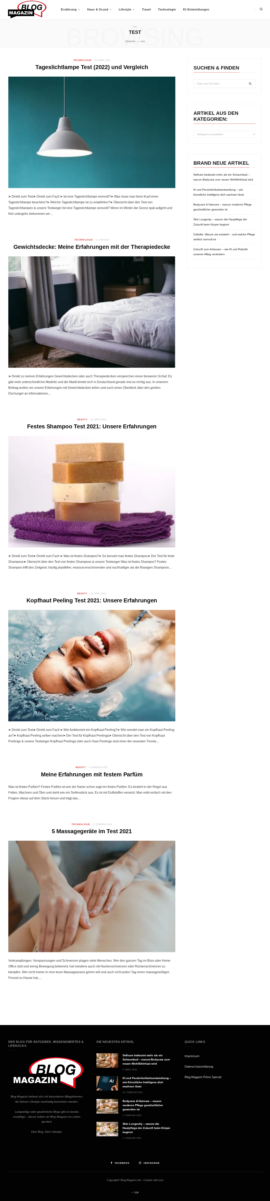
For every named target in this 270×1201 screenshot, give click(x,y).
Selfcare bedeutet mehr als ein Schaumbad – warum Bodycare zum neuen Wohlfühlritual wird (146, 1059)
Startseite (130, 41)
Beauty (82, 419)
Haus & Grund (97, 9)
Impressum (192, 1056)
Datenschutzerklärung (199, 1066)
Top (136, 1192)
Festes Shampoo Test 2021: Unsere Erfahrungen (92, 426)
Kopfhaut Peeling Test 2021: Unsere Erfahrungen (91, 600)
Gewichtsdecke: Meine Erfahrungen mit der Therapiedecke (91, 247)
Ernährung (69, 9)
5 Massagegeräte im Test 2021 (92, 831)
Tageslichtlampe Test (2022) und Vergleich (91, 67)
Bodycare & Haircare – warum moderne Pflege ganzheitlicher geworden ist (143, 1105)
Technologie (167, 9)
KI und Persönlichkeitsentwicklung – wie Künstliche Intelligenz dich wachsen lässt (147, 1082)
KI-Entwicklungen (196, 9)
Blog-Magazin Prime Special (203, 1077)
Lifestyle (125, 9)
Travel (146, 9)
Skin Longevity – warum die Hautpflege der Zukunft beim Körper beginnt (146, 1128)
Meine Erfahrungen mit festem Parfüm (92, 774)
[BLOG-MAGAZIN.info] (27, 9)
